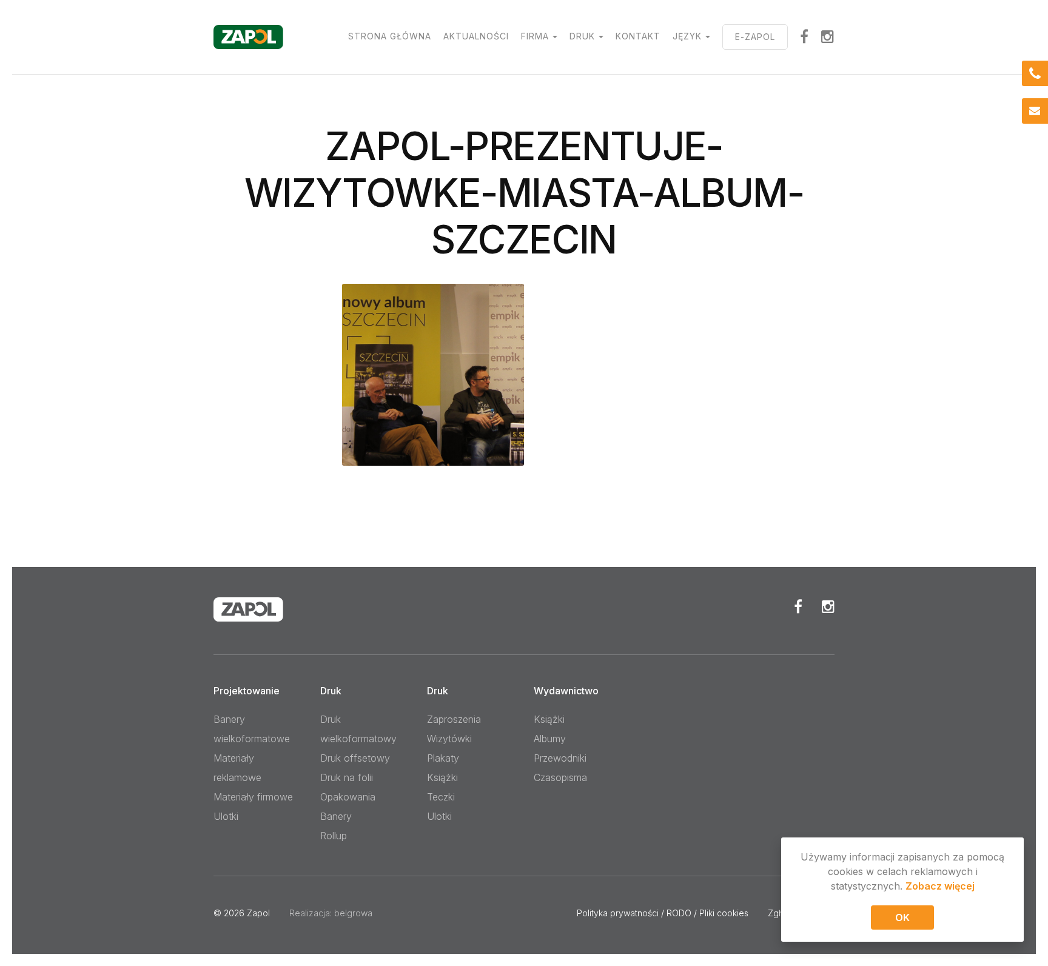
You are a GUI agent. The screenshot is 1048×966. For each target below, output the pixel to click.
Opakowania (347, 797)
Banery (336, 816)
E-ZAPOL (755, 37)
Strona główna (389, 36)
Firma (535, 36)
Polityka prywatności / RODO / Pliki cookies (662, 913)
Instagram (828, 36)
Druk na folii (346, 777)
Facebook (798, 606)
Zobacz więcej (940, 886)
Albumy (550, 739)
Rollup (333, 836)
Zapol (258, 913)
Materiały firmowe (253, 797)
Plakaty (443, 758)
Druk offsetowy (355, 758)
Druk (582, 36)
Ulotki (225, 816)
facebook (804, 36)
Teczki (441, 797)
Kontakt (638, 36)
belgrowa (353, 913)
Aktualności (476, 36)
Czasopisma (560, 777)
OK (902, 917)
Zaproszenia (454, 719)
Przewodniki (560, 758)
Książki (442, 777)
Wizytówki (449, 739)
